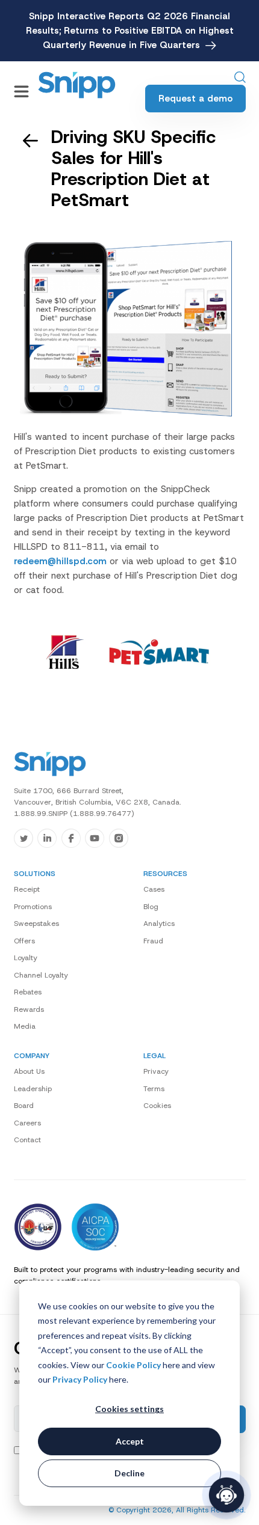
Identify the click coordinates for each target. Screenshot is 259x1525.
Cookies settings (129, 1409)
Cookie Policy (133, 1365)
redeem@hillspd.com (60, 561)
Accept (130, 1441)
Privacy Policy (79, 1379)
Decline (129, 1473)
